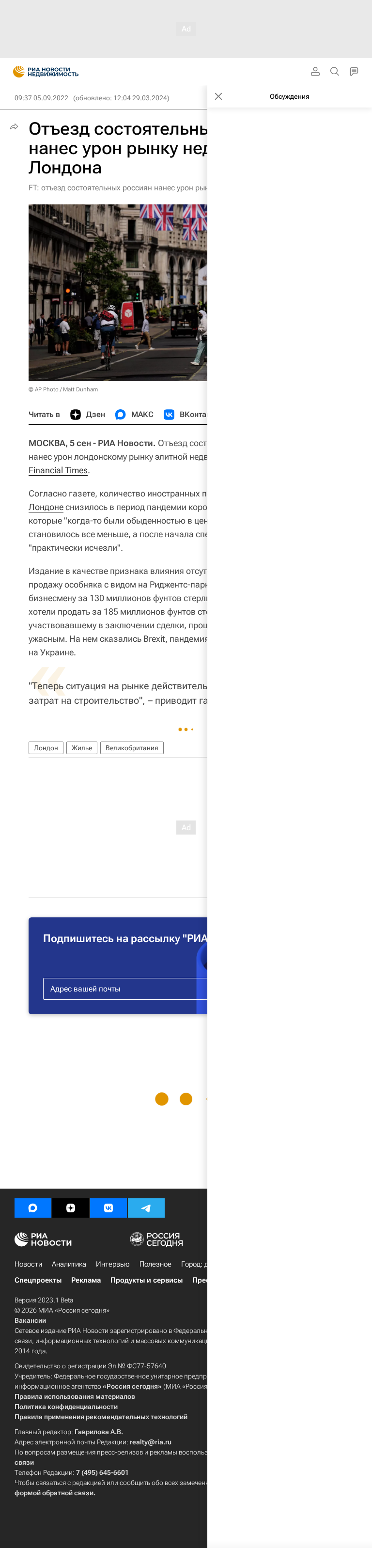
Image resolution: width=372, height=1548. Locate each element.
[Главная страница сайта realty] (63, 71)
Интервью (113, 1264)
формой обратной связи (54, 1493)
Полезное (155, 1264)
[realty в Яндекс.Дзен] (70, 1208)
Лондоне (46, 507)
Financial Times (58, 470)
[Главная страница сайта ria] (16, 71)
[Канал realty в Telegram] (146, 1208)
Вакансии (30, 1320)
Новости (28, 1264)
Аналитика (69, 1264)
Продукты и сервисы (146, 1280)
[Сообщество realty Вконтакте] (108, 1208)
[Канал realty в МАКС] (33, 1208)
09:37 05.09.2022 (41, 98)
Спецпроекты (38, 1280)
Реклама (86, 1280)
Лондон (46, 748)
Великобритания (132, 748)
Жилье (82, 748)
